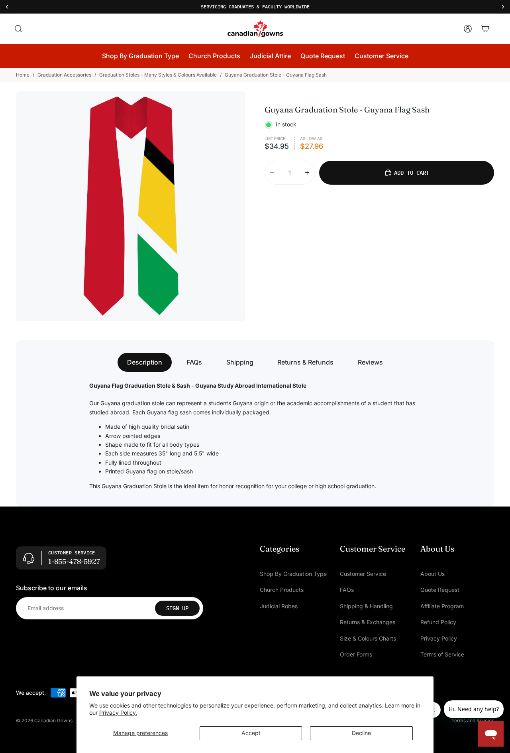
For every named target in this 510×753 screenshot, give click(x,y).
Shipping (239, 362)
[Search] (18, 28)
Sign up (177, 608)
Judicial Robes (279, 606)
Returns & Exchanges (367, 622)
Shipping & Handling (366, 606)
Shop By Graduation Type (293, 573)
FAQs (194, 362)
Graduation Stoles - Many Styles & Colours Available (158, 75)
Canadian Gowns (53, 720)
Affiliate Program (442, 606)
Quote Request (439, 590)
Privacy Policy (438, 638)
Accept (251, 732)
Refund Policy (438, 622)
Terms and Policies (472, 720)
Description (144, 362)
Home (22, 75)
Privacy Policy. (118, 712)
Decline (361, 732)
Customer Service (363, 573)
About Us (432, 573)
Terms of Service (442, 654)
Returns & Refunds (305, 362)
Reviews (370, 362)
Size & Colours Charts (368, 638)
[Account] (468, 28)
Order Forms (356, 654)
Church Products (282, 590)
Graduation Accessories (64, 75)
